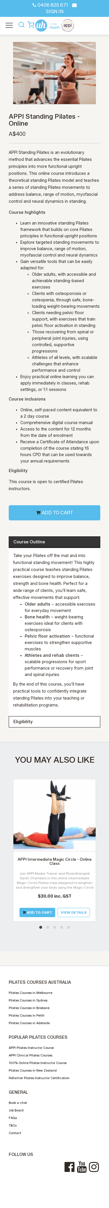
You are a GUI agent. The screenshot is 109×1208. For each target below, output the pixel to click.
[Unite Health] (54, 25)
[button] (40, 927)
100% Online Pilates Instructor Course (38, 1063)
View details (74, 912)
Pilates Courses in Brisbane (29, 1008)
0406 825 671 (52, 5)
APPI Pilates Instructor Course (31, 1048)
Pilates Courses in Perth (26, 1015)
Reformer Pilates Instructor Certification (39, 1078)
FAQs (13, 1118)
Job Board (16, 1110)
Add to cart (56, 512)
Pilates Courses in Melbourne (30, 993)
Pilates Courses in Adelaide (29, 1023)
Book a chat (18, 1103)
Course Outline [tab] (29, 542)
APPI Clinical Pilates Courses (30, 1055)
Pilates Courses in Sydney (28, 1000)
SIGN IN (54, 11)
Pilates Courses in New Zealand (33, 1070)
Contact (15, 1133)
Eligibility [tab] (23, 721)
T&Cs (13, 1125)
